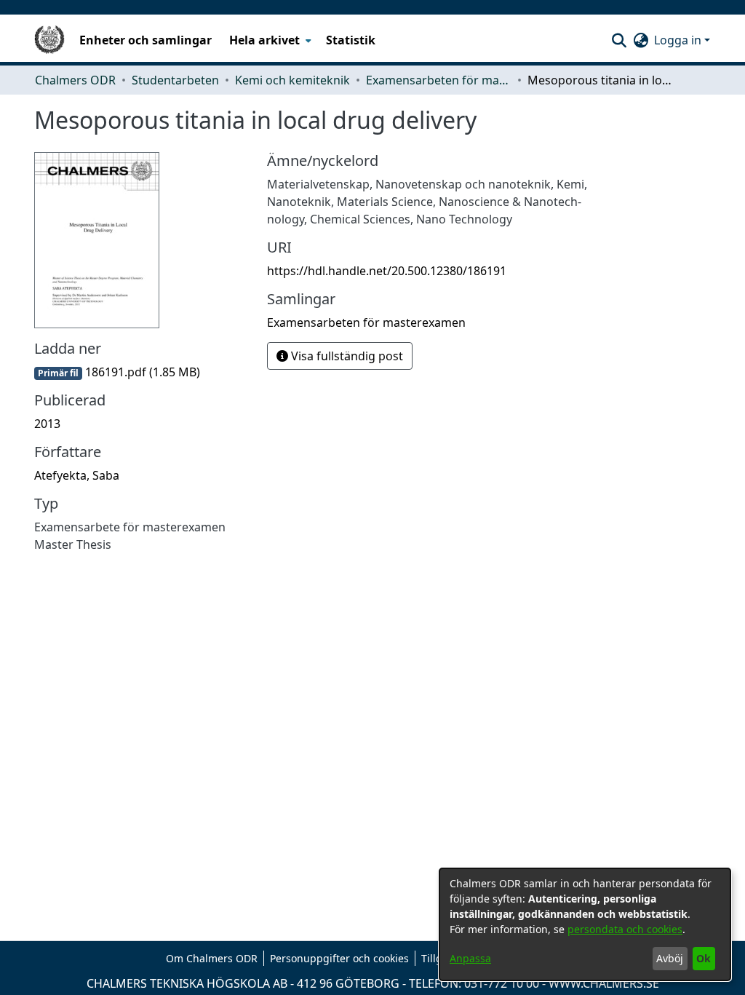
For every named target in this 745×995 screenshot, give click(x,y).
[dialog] (584, 924)
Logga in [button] (679, 40)
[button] (619, 40)
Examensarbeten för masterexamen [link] (438, 80)
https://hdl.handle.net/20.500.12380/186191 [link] (386, 271)
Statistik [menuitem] (350, 40)
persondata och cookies (624, 929)
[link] (117, 372)
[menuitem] (268, 40)
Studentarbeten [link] (175, 80)
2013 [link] (47, 424)
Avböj (669, 958)
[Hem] (49, 40)
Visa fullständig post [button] (345, 356)
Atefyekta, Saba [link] (76, 475)
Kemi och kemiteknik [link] (292, 80)
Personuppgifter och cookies (339, 958)
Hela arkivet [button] (264, 40)
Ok (703, 958)
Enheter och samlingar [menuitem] (145, 40)
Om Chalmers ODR (212, 958)
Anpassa (470, 958)
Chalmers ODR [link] (75, 80)
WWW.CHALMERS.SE (604, 983)
